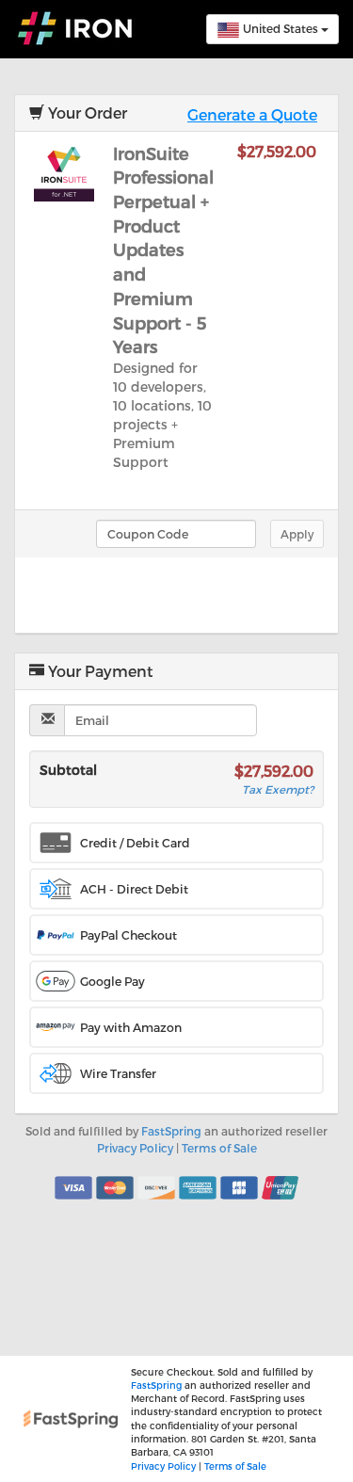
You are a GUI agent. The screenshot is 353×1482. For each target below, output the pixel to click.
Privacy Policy (135, 1147)
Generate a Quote (252, 114)
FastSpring (171, 1130)
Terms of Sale (219, 1147)
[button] (176, 842)
